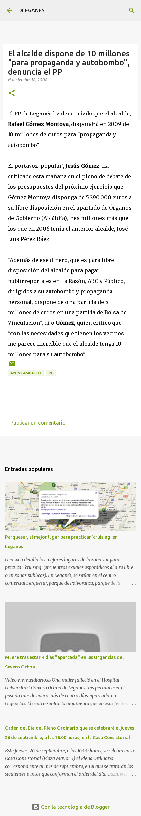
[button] (12, 93)
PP (51, 373)
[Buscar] (132, 10)
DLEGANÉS (31, 10)
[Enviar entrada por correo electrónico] (12, 366)
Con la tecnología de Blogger (75, 807)
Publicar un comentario (38, 422)
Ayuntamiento (25, 373)
